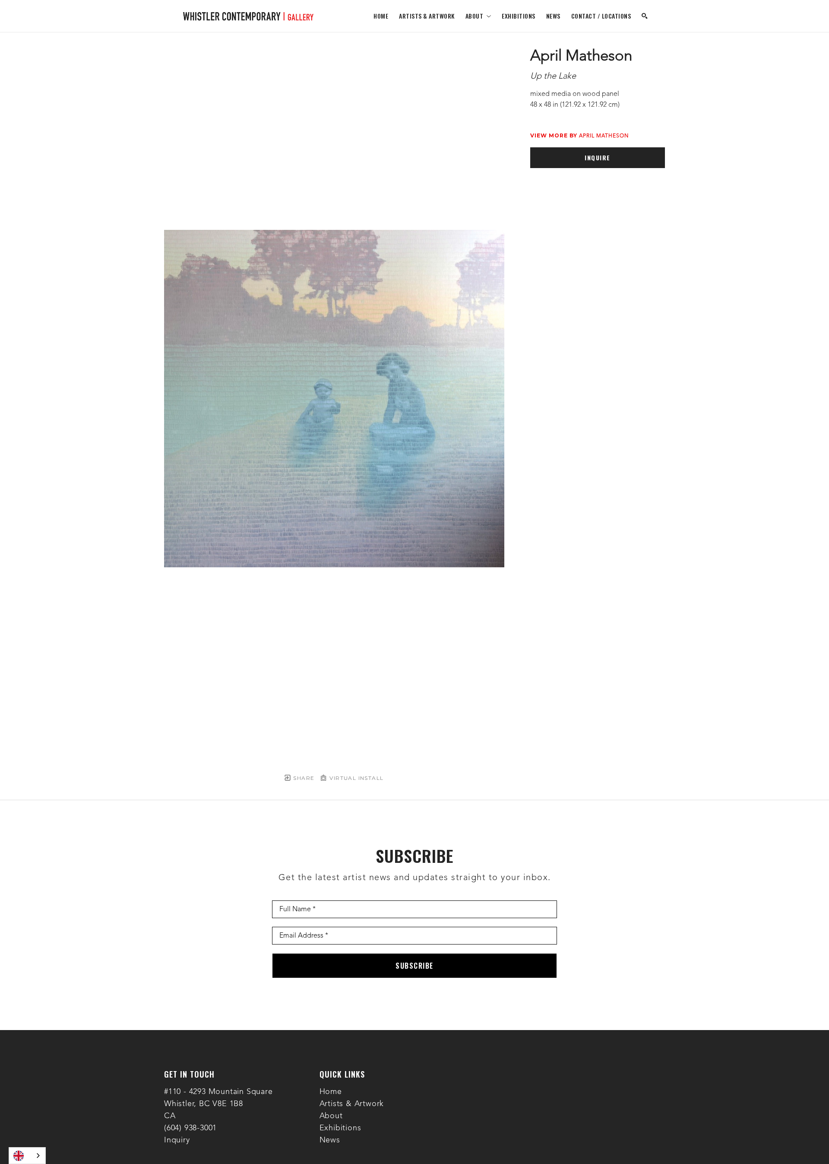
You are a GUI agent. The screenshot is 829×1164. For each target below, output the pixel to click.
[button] (478, 15)
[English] (27, 1156)
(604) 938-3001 (190, 1128)
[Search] (645, 16)
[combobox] (27, 1155)
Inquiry (177, 1140)
